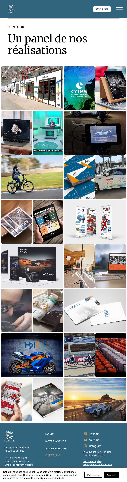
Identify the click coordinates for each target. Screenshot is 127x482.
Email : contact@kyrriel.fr (18, 464)
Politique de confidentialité (97, 464)
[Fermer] (123, 474)
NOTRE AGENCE (55, 441)
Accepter (111, 475)
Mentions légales (92, 461)
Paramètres (93, 475)
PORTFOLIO (53, 455)
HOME (49, 434)
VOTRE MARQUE (56, 448)
